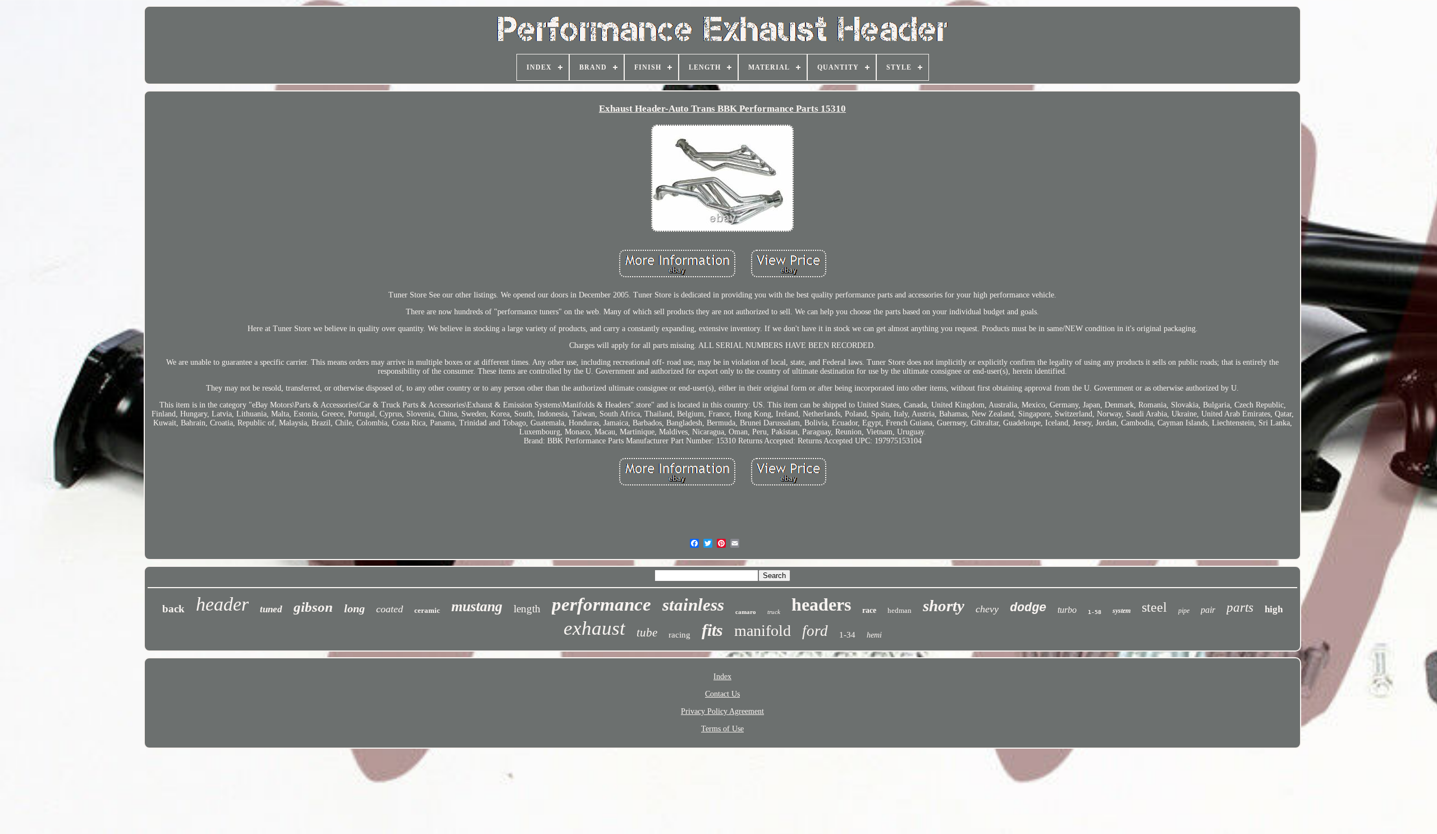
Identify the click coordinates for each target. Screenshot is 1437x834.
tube (647, 632)
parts (1240, 608)
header (222, 604)
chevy (987, 609)
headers (821, 604)
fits (712, 630)
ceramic (427, 610)
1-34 (847, 634)
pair (1208, 610)
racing (679, 634)
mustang (476, 606)
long (354, 608)
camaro (745, 611)
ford (815, 630)
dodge (1028, 608)
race (869, 610)
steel (1154, 607)
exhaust (594, 628)
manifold (762, 630)
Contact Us (722, 694)
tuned (271, 609)
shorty (943, 606)
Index (722, 676)
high (1274, 609)
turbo (1067, 610)
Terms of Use (722, 729)
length (527, 609)
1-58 (1094, 612)
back (173, 609)
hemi (874, 635)
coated (389, 609)
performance (601, 604)
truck (773, 611)
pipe (1183, 611)
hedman (899, 610)
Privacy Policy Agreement (722, 711)
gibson (313, 607)
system (1122, 611)
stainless (693, 605)
